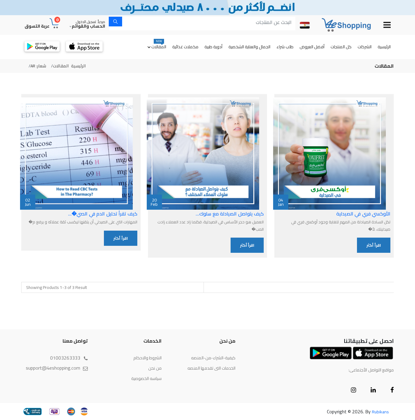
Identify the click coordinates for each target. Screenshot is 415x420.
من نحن (155, 368)
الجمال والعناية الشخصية (249, 47)
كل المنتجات (341, 47)
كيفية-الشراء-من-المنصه (213, 358)
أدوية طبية (213, 47)
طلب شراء (284, 47)
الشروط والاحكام (147, 358)
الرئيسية (384, 47)
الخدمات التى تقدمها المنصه (211, 368)
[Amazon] (341, 25)
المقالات (158, 45)
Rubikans (380, 412)
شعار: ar (38, 66)
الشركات (365, 47)
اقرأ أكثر (373, 245)
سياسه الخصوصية (146, 378)
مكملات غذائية (185, 47)
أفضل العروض (312, 47)
